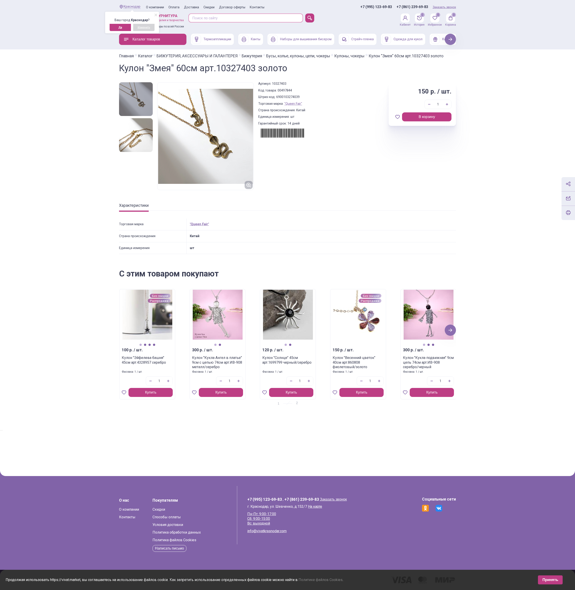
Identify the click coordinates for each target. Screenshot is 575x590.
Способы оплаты (167, 517)
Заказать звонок (444, 7)
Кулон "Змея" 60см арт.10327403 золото (406, 56)
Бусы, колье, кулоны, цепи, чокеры (298, 56)
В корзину (427, 117)
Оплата (173, 7)
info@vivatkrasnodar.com (267, 531)
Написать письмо (169, 548)
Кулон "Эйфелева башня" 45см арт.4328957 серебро (144, 360)
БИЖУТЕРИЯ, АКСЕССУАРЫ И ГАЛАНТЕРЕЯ (197, 56)
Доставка (191, 7)
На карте (315, 506)
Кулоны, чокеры (349, 56)
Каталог (145, 56)
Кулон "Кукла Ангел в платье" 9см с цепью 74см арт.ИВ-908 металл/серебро (217, 362)
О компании (155, 7)
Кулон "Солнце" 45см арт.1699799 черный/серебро (287, 360)
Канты (255, 39)
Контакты (257, 7)
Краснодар (132, 7)
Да (120, 27)
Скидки (209, 7)
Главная (126, 56)
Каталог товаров (146, 39)
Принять (550, 580)
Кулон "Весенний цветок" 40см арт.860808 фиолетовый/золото (354, 362)
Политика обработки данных (177, 532)
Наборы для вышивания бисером (306, 39)
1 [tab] (278, 403)
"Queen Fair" (293, 104)
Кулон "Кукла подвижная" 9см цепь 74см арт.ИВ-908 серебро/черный (428, 362)
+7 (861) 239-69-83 (412, 7)
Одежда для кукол (408, 39)
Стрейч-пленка (362, 39)
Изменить (144, 27)
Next (450, 39)
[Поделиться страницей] (568, 184)
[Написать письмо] (568, 198)
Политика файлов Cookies (174, 540)
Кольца (448, 39)
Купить (150, 392)
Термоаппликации (217, 39)
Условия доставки (168, 525)
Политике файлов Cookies (321, 580)
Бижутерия (252, 56)
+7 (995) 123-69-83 (376, 7)
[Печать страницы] (568, 212)
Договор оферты (232, 7)
